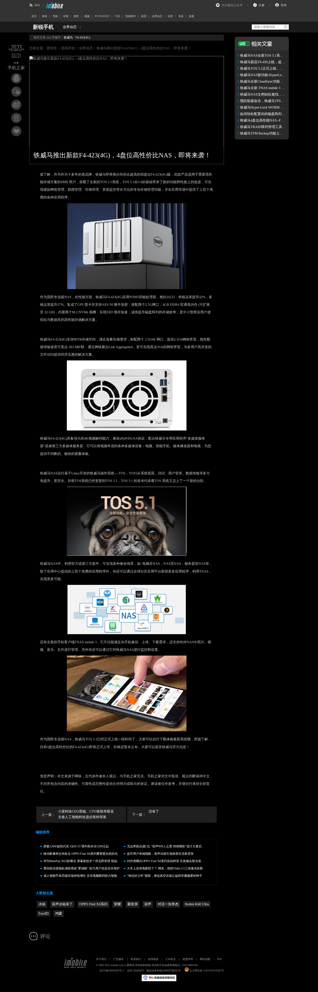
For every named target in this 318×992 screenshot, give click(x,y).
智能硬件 (130, 16)
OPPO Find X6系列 (93, 904)
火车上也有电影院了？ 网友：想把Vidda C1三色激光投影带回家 (169, 868)
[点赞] (16, 131)
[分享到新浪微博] (16, 104)
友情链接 (153, 959)
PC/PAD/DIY (102, 16)
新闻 (44, 16)
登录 (284, 5)
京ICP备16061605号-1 (111, 970)
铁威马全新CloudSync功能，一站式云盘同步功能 (277, 81)
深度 (170, 16)
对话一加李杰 (168, 904)
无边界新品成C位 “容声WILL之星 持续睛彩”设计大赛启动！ (167, 846)
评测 (65, 16)
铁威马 (68, 37)
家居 (143, 16)
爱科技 (52, 48)
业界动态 (157, 16)
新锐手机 (68, 48)
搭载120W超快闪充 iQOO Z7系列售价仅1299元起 (76, 846)
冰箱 (42, 904)
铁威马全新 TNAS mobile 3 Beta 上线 (267, 88)
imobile (54, 5)
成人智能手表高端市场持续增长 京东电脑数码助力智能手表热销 (86, 875)
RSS (37, 5)
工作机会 (170, 959)
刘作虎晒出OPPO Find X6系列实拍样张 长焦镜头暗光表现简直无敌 (171, 861)
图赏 (76, 16)
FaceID (44, 913)
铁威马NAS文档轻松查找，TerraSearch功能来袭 (276, 94)
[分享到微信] (16, 91)
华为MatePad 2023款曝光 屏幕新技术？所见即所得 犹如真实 (83, 861)
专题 (180, 16)
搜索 (285, 27)
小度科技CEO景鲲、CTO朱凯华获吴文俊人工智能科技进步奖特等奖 (86, 814)
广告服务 (118, 959)
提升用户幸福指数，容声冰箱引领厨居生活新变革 (160, 853)
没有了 (154, 811)
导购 (55, 16)
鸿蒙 (58, 913)
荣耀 (117, 904)
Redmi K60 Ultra (197, 904)
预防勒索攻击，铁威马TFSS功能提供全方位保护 (277, 101)
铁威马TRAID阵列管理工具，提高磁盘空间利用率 (278, 127)
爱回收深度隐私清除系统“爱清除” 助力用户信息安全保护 (81, 868)
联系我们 (136, 959)
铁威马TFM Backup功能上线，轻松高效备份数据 (277, 133)
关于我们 (101, 959)
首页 (34, 16)
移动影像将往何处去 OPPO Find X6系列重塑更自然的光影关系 (85, 853)
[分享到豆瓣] (16, 117)
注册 (262, 5)
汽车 (117, 16)
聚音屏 (132, 904)
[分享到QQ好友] (16, 78)
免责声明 (188, 959)
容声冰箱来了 (62, 904)
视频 (87, 16)
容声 (147, 904)
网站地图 (205, 959)
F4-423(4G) (82, 37)
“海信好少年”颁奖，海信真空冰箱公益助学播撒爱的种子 (164, 875)
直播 (191, 16)
